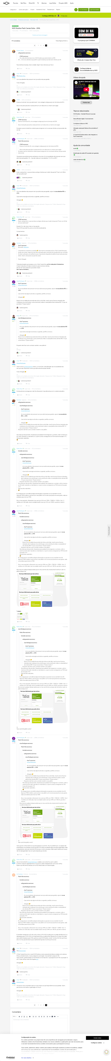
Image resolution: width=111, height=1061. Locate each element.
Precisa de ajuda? (109, 530)
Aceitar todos (97, 1038)
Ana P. (18, 73)
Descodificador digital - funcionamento (83, 118)
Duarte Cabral (20, 50)
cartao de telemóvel (78, 159)
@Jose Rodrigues (21, 188)
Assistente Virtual (40, 9)
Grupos (32, 9)
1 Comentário (76, 150)
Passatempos (50, 9)
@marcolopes (22, 950)
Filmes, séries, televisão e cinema (82, 138)
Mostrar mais (86, 102)
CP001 (18, 99)
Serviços (75, 116)
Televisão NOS (34, 19)
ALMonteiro (20, 874)
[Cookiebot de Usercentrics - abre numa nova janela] (10, 1058)
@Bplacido (26, 247)
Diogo (18, 315)
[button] (83, 9)
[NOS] (6, 3)
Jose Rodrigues (20, 138)
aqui (37, 959)
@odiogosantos (28, 366)
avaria (74, 148)
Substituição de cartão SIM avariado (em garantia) (86, 153)
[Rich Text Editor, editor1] (40, 1026)
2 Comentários (77, 157)
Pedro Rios (19, 117)
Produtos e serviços (23, 19)
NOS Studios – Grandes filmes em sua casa (84, 114)
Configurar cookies (96, 1042)
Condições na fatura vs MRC (80, 123)
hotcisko (19, 243)
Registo (58, 9)
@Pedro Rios (22, 76)
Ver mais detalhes (26, 1057)
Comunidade (13, 19)
